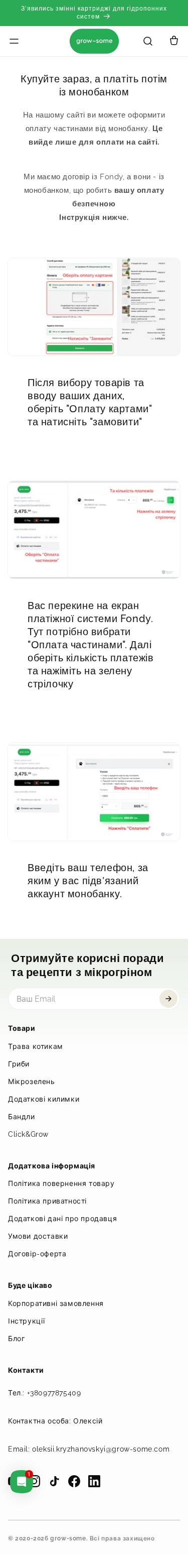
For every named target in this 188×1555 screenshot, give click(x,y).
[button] (174, 41)
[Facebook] (74, 1481)
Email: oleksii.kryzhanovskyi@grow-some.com (88, 1449)
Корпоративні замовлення (56, 1303)
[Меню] (27, 41)
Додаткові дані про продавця (62, 1219)
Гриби (19, 1064)
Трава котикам (35, 1046)
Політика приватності (47, 1201)
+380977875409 (54, 1393)
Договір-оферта (37, 1254)
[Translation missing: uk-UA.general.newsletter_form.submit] (168, 999)
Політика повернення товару (61, 1183)
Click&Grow (28, 1134)
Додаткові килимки (43, 1099)
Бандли (21, 1117)
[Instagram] (34, 1481)
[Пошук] (148, 41)
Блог (16, 1339)
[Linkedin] (94, 1481)
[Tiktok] (54, 1481)
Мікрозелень (31, 1082)
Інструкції (26, 1321)
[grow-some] (94, 41)
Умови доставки (38, 1236)
